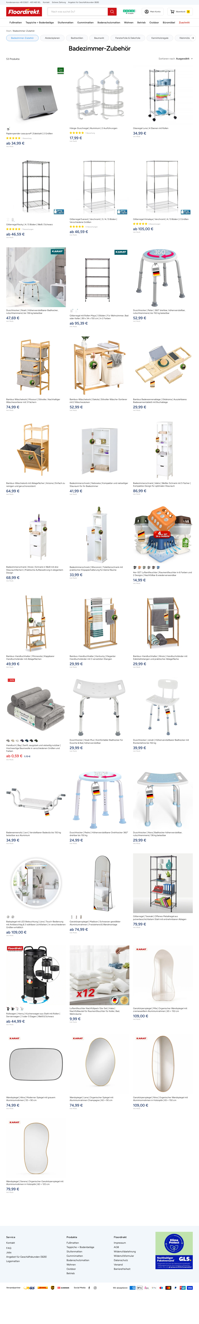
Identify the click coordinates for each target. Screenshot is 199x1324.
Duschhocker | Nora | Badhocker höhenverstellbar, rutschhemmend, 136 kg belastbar (157, 834)
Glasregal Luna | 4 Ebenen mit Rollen (150, 128)
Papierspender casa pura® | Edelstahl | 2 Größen (29, 133)
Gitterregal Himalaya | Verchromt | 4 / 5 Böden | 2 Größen (161, 219)
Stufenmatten (65, 22)
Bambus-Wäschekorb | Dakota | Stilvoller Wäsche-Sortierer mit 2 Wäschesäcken (98, 401)
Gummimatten (85, 22)
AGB (116, 1247)
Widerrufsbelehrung (125, 1251)
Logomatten (13, 1261)
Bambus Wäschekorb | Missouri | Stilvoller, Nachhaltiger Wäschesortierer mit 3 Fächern (33, 401)
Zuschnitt (184, 22)
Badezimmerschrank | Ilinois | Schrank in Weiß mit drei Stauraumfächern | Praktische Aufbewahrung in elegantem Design (34, 570)
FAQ (8, 1248)
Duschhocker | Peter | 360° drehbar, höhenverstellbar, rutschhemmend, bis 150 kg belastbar (159, 311)
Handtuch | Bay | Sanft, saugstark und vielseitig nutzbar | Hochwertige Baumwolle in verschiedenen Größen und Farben (33, 748)
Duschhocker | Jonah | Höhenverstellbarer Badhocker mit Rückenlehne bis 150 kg (161, 741)
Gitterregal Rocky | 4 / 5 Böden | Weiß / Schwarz (29, 224)
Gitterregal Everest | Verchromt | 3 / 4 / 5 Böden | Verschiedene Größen (93, 220)
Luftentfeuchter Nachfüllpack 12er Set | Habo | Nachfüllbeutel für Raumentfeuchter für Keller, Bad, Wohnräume (95, 1011)
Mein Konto (155, 11)
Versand (118, 1264)
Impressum (120, 1242)
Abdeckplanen (52, 38)
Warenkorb (182, 11)
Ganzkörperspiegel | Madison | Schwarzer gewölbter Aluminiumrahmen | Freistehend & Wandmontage (95, 923)
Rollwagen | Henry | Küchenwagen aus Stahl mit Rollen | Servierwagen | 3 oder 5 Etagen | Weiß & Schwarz (33, 1015)
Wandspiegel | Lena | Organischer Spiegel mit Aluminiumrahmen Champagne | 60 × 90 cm (91, 1099)
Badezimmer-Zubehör (22, 38)
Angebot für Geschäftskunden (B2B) (83, 2)
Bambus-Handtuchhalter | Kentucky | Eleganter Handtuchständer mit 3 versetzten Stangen (93, 657)
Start (8, 31)
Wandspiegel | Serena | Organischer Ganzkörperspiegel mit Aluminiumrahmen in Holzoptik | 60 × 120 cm (34, 1183)
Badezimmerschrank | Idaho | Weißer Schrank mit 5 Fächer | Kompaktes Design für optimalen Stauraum (162, 484)
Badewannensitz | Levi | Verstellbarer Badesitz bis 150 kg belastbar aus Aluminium (33, 834)
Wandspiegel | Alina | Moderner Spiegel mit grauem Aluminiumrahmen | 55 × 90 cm (30, 1099)
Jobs (8, 1252)
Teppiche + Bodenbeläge (40, 22)
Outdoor (154, 22)
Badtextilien (77, 38)
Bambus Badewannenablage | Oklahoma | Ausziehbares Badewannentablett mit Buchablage (160, 401)
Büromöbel (169, 22)
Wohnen (128, 22)
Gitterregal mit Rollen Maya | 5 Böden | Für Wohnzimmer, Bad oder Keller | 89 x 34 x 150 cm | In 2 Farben (99, 317)
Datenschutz (121, 1260)
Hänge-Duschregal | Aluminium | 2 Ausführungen (93, 128)
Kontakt (46, 2)
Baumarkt (99, 38)
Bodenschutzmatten (108, 22)
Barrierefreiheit (122, 1268)
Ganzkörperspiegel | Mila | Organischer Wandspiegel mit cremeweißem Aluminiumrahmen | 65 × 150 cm (160, 1010)
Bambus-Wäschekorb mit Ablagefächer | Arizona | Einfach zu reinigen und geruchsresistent (35, 484)
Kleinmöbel (185, 38)
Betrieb (141, 22)
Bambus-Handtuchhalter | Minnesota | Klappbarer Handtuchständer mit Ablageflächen (30, 657)
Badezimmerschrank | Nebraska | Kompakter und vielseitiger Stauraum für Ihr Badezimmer (99, 484)
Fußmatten (15, 22)
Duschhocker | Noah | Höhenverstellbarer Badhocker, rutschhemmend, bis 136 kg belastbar (32, 311)
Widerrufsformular (124, 1255)
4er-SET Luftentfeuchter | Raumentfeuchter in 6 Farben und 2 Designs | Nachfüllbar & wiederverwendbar (162, 574)
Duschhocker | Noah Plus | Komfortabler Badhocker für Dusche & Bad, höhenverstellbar (96, 741)
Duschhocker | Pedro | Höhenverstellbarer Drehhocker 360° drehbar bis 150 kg (99, 834)
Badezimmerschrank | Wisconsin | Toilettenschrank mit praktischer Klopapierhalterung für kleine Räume (96, 568)
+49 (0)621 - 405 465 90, (30, 2)
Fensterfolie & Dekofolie (127, 38)
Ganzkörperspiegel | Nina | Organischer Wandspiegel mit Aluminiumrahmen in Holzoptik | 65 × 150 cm (160, 1099)
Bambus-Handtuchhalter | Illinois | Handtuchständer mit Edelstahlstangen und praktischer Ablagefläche (160, 657)
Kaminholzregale (159, 38)
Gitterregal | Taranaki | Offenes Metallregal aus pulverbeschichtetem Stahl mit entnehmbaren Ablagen (159, 917)
